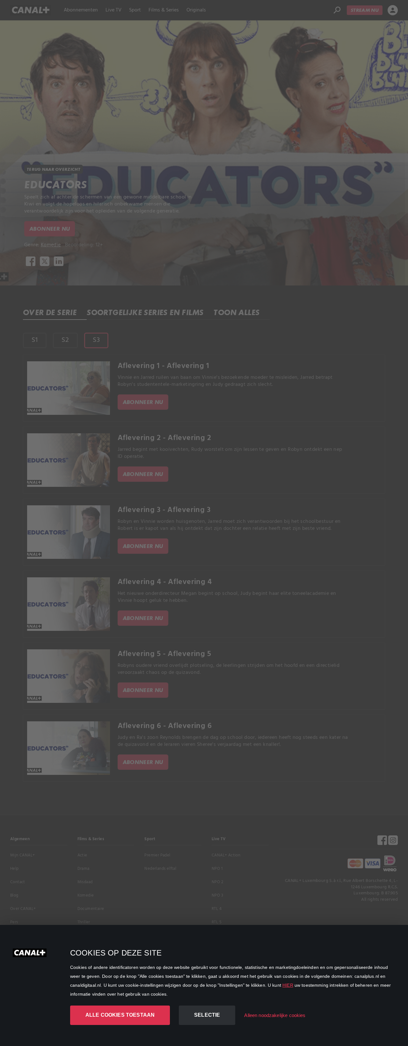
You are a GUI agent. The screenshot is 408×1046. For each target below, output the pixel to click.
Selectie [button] (207, 1015)
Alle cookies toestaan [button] (120, 1015)
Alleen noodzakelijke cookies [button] (274, 1015)
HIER (287, 985)
